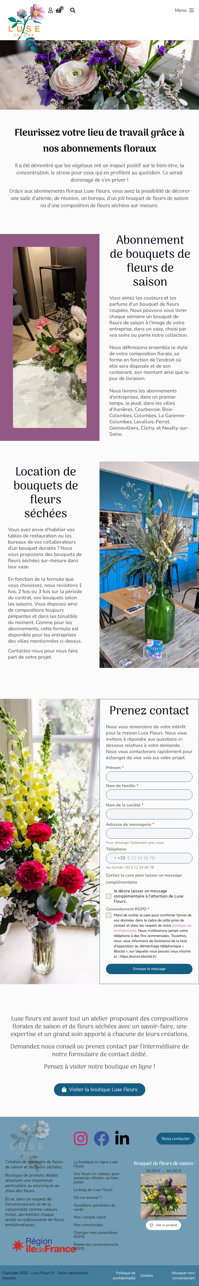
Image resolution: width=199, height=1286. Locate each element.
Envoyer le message (149, 968)
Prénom (115, 768)
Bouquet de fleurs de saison (164, 1164)
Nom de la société (124, 805)
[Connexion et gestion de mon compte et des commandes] (50, 10)
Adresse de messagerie (130, 824)
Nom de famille (122, 786)
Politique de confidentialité (124, 1276)
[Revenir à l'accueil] (25, 14)
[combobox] (115, 858)
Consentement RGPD (127, 909)
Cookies (146, 1275)
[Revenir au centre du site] (28, 1145)
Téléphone (116, 849)
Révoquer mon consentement (183, 1276)
